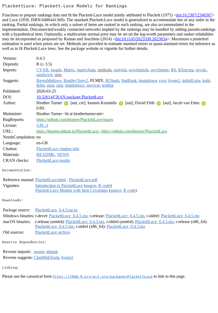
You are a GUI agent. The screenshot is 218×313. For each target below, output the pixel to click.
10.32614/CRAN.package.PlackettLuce (69, 97)
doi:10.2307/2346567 (194, 15)
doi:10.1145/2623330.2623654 (141, 39)
